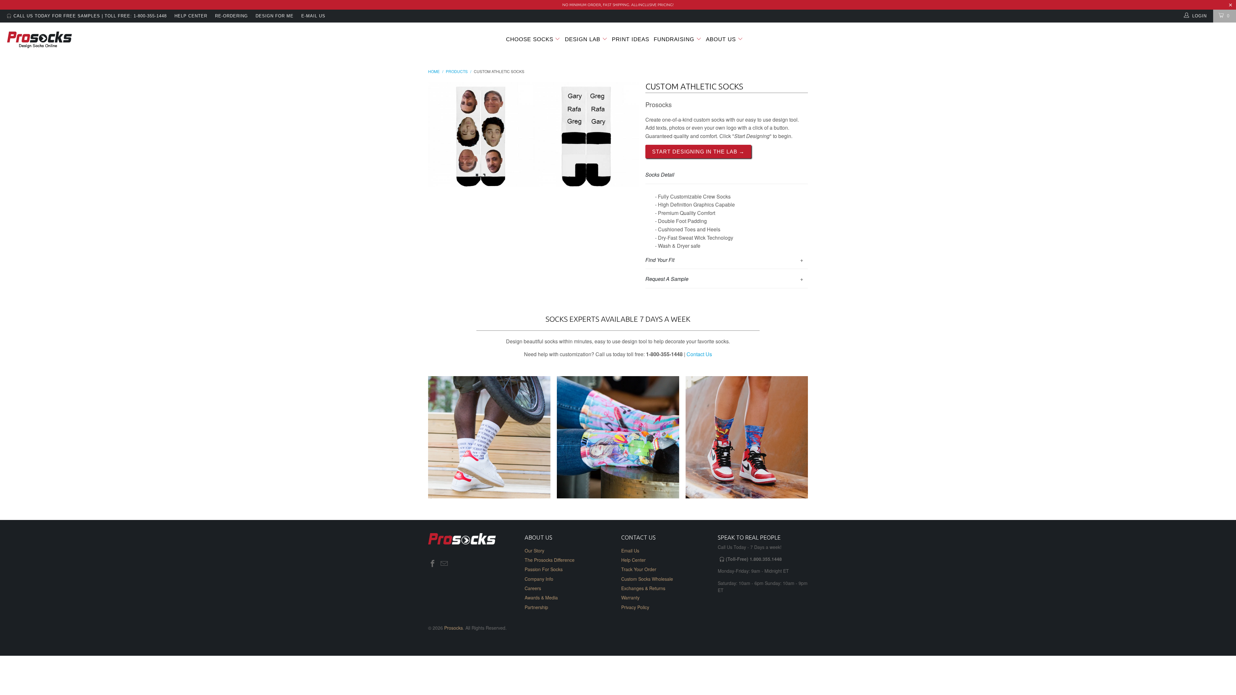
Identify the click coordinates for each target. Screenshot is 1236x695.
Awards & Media (541, 597)
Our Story (534, 550)
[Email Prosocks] (444, 564)
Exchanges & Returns (643, 588)
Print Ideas (630, 39)
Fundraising (674, 39)
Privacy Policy (635, 607)
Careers (533, 588)
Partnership (536, 607)
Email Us (630, 550)
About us (722, 39)
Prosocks (453, 628)
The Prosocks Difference (550, 560)
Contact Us (699, 354)
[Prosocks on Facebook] (433, 564)
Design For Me (275, 16)
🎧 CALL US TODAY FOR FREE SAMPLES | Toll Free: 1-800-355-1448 (86, 16)
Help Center (633, 560)
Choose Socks (529, 39)
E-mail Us (313, 16)
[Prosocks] (102, 40)
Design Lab (583, 39)
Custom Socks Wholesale (647, 579)
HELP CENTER (190, 16)
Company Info (539, 579)
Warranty (630, 597)
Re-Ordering (231, 16)
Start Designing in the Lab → (698, 151)
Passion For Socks (544, 569)
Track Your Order (638, 569)
